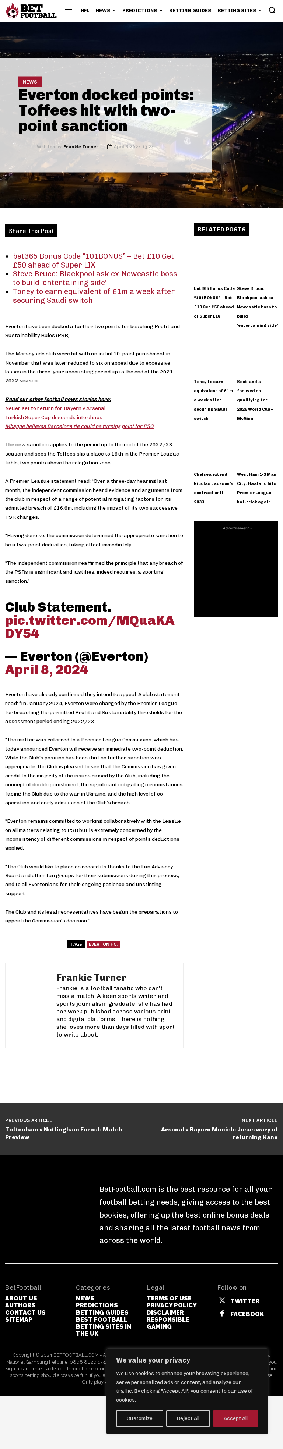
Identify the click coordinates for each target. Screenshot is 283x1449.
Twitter (244, 1301)
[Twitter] (88, 230)
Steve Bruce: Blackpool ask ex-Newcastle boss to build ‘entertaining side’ (95, 278)
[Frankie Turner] (27, 146)
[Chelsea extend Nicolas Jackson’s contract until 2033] (214, 447)
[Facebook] (71, 230)
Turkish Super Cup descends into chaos (53, 417)
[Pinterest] (105, 230)
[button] (272, 10)
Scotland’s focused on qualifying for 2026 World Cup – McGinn (255, 400)
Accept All (236, 1418)
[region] (187, 1391)
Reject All (188, 1418)
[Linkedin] (139, 230)
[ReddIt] (156, 230)
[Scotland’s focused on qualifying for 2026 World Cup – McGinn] (257, 354)
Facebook (247, 1314)
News (30, 82)
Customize (140, 1418)
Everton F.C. (103, 944)
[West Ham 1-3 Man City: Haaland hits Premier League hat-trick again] (257, 447)
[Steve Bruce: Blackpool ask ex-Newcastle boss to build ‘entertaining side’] (257, 261)
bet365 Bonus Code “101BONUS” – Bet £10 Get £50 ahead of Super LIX (93, 260)
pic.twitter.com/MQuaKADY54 (90, 626)
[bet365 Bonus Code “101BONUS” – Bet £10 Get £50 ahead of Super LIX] (214, 261)
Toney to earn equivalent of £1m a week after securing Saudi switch (213, 400)
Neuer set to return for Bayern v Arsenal (55, 408)
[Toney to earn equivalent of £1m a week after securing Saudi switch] (214, 354)
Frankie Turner (81, 146)
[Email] (173, 230)
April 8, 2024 (46, 669)
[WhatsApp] (122, 230)
